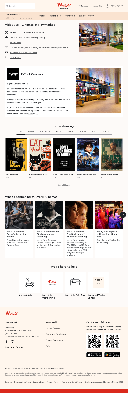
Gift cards (83, 6)
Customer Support (14, 347)
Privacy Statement (54, 340)
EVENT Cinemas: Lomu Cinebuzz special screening (48, 234)
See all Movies (64, 185)
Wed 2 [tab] (105, 132)
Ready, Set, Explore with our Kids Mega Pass (107, 234)
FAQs (48, 346)
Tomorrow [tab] (45, 132)
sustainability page (87, 375)
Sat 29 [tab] (59, 132)
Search (12, 6)
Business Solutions (22, 382)
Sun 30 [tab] (71, 132)
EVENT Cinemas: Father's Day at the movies (16, 234)
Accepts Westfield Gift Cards (23, 53)
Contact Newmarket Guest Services (22, 337)
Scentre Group (111, 382)
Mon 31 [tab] (83, 132)
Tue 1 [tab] (94, 132)
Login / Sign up (53, 328)
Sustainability (39, 382)
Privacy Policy (53, 382)
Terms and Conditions (56, 334)
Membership (97, 6)
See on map (15, 43)
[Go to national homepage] (11, 313)
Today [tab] (31, 132)
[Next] (123, 215)
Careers (8, 382)
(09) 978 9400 (11, 334)
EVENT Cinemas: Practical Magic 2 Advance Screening (77, 234)
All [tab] (21, 132)
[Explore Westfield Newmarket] (64, 6)
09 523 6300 (15, 58)
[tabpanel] (64, 161)
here (30, 114)
